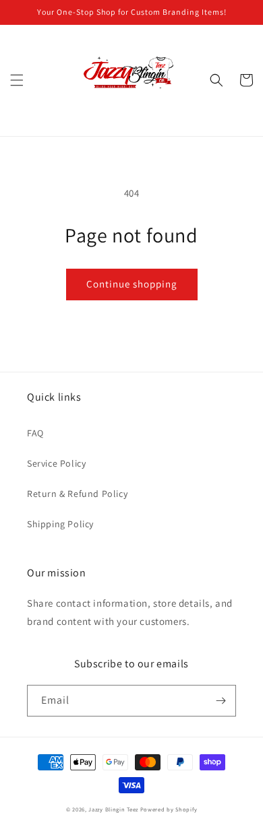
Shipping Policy (60, 524)
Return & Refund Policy (77, 494)
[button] (17, 80)
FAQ (35, 433)
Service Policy (56, 463)
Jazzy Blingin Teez (113, 809)
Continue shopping (131, 283)
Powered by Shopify (169, 809)
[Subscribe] (220, 701)
